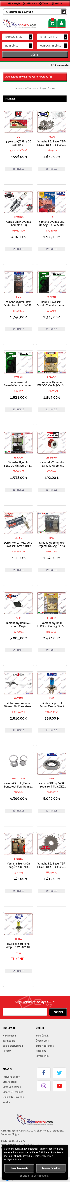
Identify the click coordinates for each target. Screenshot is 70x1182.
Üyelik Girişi (42, 1040)
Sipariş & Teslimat (13, 1091)
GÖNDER (58, 1012)
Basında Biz (9, 1040)
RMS (18, 297)
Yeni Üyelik (42, 1035)
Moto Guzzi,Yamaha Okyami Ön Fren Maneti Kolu (18, 705)
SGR (18, 618)
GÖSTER (35, 54)
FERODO (51, 377)
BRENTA (18, 858)
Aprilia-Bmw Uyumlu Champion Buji (18, 223)
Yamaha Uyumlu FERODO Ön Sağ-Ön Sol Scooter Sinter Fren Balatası (51, 384)
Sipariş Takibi (10, 1081)
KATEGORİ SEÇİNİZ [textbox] (50, 45)
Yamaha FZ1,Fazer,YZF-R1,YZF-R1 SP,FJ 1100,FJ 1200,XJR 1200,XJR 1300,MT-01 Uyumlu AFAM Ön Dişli (51, 143)
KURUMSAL (9, 1028)
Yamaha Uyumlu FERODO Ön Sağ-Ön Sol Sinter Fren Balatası (51, 624)
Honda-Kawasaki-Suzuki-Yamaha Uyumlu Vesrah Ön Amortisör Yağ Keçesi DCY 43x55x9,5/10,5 (18, 384)
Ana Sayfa (19, 88)
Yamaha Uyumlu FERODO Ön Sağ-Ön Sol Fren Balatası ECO (18, 464)
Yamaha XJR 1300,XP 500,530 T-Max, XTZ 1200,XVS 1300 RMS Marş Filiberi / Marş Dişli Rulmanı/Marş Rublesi (51, 785)
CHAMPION (18, 217)
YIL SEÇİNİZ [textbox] (11, 45)
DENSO (18, 537)
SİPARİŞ (7, 1069)
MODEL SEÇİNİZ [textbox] (49, 37)
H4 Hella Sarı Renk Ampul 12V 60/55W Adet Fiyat (18, 945)
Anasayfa (15, 3)
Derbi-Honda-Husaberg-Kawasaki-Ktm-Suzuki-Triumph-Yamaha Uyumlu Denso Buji (18, 544)
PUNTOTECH (18, 778)
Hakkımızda (31, 3)
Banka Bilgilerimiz (13, 1045)
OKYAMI (18, 698)
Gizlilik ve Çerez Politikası (36, 1175)
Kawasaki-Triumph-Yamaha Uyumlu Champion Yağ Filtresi (51, 464)
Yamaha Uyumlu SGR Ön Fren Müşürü (18, 624)
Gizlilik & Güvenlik (13, 1097)
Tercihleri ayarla (19, 1168)
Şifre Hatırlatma (45, 1045)
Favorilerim (42, 1055)
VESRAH (51, 297)
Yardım (45, 3)
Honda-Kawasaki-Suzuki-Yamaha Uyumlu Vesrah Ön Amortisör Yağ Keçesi (51, 304)
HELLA (18, 939)
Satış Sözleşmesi (12, 1086)
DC (18, 136)
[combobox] (17, 37)
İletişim (58, 3)
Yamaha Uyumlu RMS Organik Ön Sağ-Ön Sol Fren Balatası (52, 544)
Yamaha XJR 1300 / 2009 (41, 88)
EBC (52, 217)
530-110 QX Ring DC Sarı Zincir (18, 143)
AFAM (52, 136)
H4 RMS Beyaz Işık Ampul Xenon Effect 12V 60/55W (51, 705)
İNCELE (20, 168)
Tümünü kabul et (51, 1168)
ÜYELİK (40, 1028)
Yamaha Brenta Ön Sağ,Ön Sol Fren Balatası (18, 865)
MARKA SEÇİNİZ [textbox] (13, 37)
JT (52, 858)
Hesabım (41, 1050)
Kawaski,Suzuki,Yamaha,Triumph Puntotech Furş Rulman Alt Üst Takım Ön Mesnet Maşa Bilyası (18, 785)
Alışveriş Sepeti (11, 1076)
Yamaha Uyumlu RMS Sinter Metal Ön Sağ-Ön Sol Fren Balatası (18, 304)
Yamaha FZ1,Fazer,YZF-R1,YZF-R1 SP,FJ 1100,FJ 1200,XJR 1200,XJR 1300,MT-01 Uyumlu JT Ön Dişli (51, 865)
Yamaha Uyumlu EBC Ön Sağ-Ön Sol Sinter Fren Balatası (51, 223)
